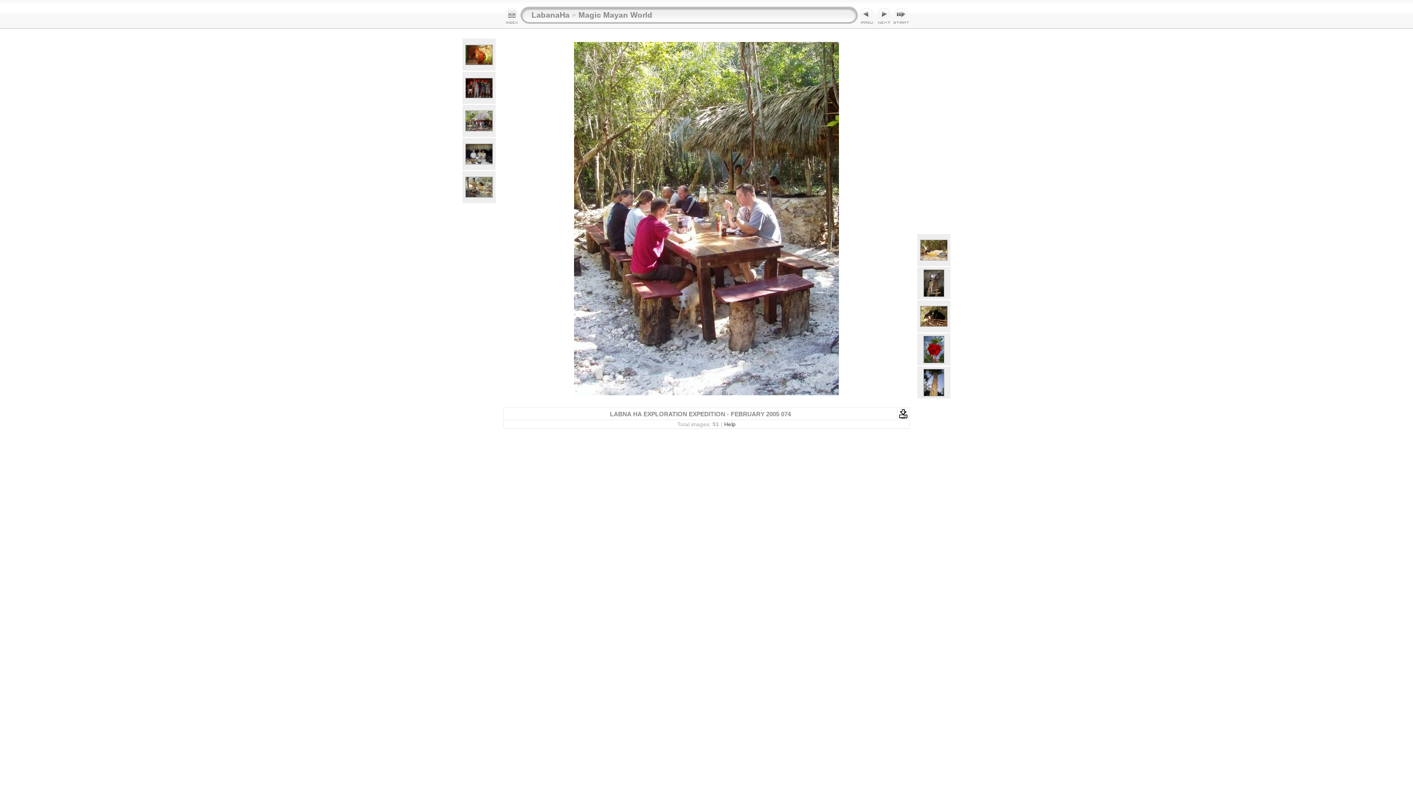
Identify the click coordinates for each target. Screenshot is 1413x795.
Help (730, 424)
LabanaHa (551, 14)
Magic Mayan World (615, 14)
